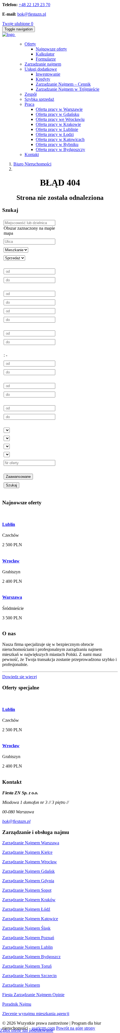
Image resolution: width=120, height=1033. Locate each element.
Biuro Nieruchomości (32, 164)
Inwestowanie (48, 74)
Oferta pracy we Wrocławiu (60, 119)
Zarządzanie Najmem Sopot (26, 890)
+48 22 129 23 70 (34, 4)
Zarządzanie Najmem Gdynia (28, 880)
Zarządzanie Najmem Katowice (30, 918)
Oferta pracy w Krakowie (58, 124)
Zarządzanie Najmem (21, 985)
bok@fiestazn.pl (31, 14)
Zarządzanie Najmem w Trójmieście (67, 89)
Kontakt (32, 154)
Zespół (31, 94)
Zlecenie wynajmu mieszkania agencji (35, 1013)
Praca (29, 104)
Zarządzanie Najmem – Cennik (63, 84)
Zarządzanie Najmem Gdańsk (28, 871)
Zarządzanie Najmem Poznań (28, 937)
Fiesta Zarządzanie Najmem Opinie (33, 994)
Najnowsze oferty (51, 49)
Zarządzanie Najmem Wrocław (29, 861)
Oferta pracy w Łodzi (55, 134)
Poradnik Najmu (16, 1004)
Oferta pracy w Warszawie (59, 109)
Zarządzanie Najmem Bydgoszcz (31, 956)
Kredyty (43, 79)
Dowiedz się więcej (19, 676)
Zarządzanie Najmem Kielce (27, 852)
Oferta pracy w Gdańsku (57, 114)
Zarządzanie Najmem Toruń (27, 966)
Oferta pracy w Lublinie (57, 129)
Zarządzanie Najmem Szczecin (29, 975)
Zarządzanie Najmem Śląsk (26, 928)
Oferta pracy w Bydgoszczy (60, 149)
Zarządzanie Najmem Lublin (27, 947)
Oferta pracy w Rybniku (57, 144)
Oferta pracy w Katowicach (60, 139)
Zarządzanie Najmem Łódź (26, 909)
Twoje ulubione (17, 23)
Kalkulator (45, 54)
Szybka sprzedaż (39, 99)
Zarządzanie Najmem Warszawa (30, 842)
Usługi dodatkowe (41, 69)
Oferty (30, 44)
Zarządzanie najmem (43, 64)
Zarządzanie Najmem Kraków (29, 899)
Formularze (46, 59)
